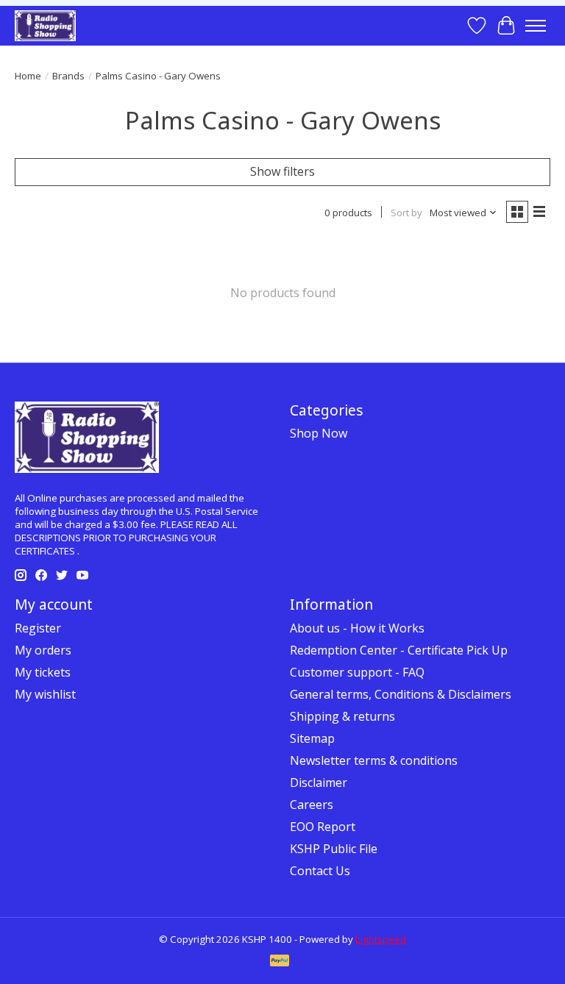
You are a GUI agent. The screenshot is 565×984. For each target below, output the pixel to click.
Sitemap (312, 738)
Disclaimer (318, 782)
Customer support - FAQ (357, 672)
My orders (43, 650)
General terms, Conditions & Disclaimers (400, 694)
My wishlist (45, 694)
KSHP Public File (333, 849)
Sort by (406, 212)
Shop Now (318, 433)
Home (28, 75)
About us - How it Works (357, 628)
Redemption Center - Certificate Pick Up (399, 650)
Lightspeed (380, 939)
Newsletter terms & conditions (374, 760)
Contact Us (320, 871)
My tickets (43, 672)
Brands (68, 75)
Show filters (282, 171)
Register (38, 628)
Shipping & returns (342, 716)
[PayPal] (279, 962)
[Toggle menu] (535, 25)
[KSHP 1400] (45, 25)
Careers (311, 804)
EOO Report (322, 827)
